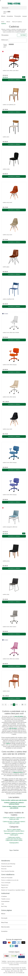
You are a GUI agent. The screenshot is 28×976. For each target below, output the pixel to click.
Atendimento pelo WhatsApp (8, 863)
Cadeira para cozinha (14, 837)
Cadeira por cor (20, 817)
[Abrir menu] (4, 3)
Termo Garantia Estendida (7, 871)
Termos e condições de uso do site (9, 880)
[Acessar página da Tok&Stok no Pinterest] (16, 853)
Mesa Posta (4, 922)
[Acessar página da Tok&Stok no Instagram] (12, 853)
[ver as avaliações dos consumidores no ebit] (6, 956)
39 (22, 704)
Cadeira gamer (14, 835)
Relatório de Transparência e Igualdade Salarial (13, 890)
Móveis (3, 16)
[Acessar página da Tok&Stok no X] (20, 853)
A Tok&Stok (4, 896)
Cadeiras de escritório (17, 833)
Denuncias (3, 868)
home (2, 21)
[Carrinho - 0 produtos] (26, 3)
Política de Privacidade (6, 877)
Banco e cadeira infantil (13, 829)
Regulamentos (4, 885)
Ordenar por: (4, 40)
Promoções (17, 16)
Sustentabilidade (5, 901)
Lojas (2, 903)
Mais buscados (5, 927)
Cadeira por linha (7, 821)
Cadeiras (3, 23)
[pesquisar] (25, 8)
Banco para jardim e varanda (12, 831)
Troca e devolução (5, 882)
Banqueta (7, 833)
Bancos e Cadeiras (17, 21)
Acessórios (10, 16)
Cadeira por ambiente (9, 817)
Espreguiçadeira (14, 842)
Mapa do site (4, 887)
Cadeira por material (19, 821)
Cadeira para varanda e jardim (14, 840)
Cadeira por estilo (14, 819)
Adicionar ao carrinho (14, 79)
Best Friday (4, 906)
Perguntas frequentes (6, 866)
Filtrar (23, 35)
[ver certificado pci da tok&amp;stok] (21, 956)
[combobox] (18, 40)
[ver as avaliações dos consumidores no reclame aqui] (14, 956)
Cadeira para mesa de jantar (14, 839)
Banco (22, 831)
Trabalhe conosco (5, 899)
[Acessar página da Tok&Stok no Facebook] (7, 853)
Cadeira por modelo (14, 823)
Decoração (4, 918)
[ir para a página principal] (14, 3)
